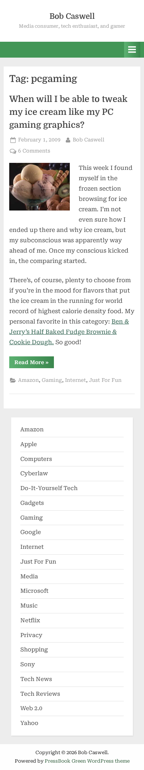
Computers (36, 459)
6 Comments (34, 151)
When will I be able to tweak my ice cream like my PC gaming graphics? (68, 112)
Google (30, 532)
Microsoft (34, 591)
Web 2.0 (31, 708)
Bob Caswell (72, 16)
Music (29, 605)
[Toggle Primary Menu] (132, 50)
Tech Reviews (40, 694)
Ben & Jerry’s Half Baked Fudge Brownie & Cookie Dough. (69, 332)
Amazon (28, 380)
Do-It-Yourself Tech (49, 488)
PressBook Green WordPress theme (87, 761)
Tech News (36, 679)
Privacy (31, 635)
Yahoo (29, 723)
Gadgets (32, 503)
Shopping (34, 649)
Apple (28, 444)
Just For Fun (105, 380)
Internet (75, 380)
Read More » (34, 363)
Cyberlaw (34, 473)
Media (29, 576)
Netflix (30, 620)
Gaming (52, 380)
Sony (27, 664)
